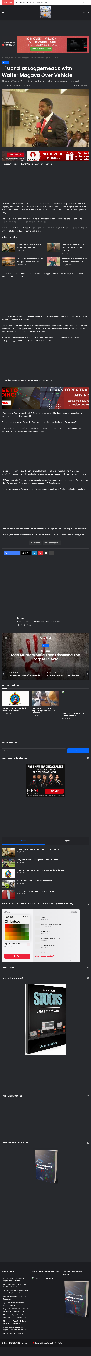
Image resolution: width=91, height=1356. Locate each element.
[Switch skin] (84, 13)
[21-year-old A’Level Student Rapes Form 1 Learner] (8, 852)
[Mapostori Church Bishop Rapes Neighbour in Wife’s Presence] (45, 698)
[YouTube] (24, 625)
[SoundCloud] (30, 625)
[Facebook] (18, 625)
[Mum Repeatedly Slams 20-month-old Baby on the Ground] (53, 247)
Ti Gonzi (36, 543)
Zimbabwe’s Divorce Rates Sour (15, 1333)
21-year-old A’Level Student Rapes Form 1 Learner (38, 849)
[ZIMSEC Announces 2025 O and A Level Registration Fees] (8, 873)
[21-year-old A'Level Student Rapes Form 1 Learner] (8, 247)
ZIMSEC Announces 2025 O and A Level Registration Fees (41, 870)
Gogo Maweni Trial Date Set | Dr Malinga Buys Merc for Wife (37, 2)
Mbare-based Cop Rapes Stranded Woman (45, 657)
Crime (11, 58)
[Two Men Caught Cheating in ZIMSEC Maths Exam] (15, 698)
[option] (45, 656)
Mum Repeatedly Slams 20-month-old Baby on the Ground (74, 247)
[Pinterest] (40, 553)
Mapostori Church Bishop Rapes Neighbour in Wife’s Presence (43, 710)
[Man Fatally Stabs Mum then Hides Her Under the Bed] (53, 261)
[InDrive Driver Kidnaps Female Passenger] (8, 884)
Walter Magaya (52, 543)
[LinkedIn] (34, 553)
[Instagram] (27, 625)
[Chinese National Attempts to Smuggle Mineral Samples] (8, 261)
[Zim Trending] (45, 12)
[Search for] (88, 13)
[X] (21, 625)
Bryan (20, 618)
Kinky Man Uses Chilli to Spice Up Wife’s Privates (37, 860)
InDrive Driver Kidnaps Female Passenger (34, 881)
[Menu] (3, 13)
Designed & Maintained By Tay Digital (48, 1343)
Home (5, 58)
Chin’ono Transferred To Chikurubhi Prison (73, 714)
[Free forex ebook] (45, 44)
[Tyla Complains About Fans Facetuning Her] (8, 894)
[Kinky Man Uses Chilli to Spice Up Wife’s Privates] (8, 863)
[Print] (51, 553)
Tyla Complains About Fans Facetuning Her (35, 891)
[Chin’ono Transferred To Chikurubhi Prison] (75, 701)
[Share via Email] (45, 553)
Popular (67, 840)
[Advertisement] (45, 27)
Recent (24, 840)
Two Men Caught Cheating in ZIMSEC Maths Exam (14, 709)
